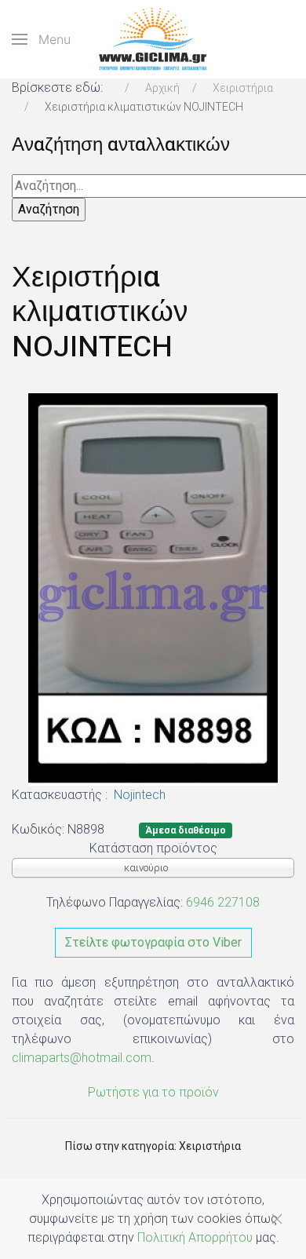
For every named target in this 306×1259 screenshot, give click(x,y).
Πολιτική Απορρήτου (195, 1237)
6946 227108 (223, 902)
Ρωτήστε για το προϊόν (153, 1092)
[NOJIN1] (153, 588)
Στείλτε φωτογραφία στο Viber (153, 942)
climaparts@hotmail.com (81, 1057)
